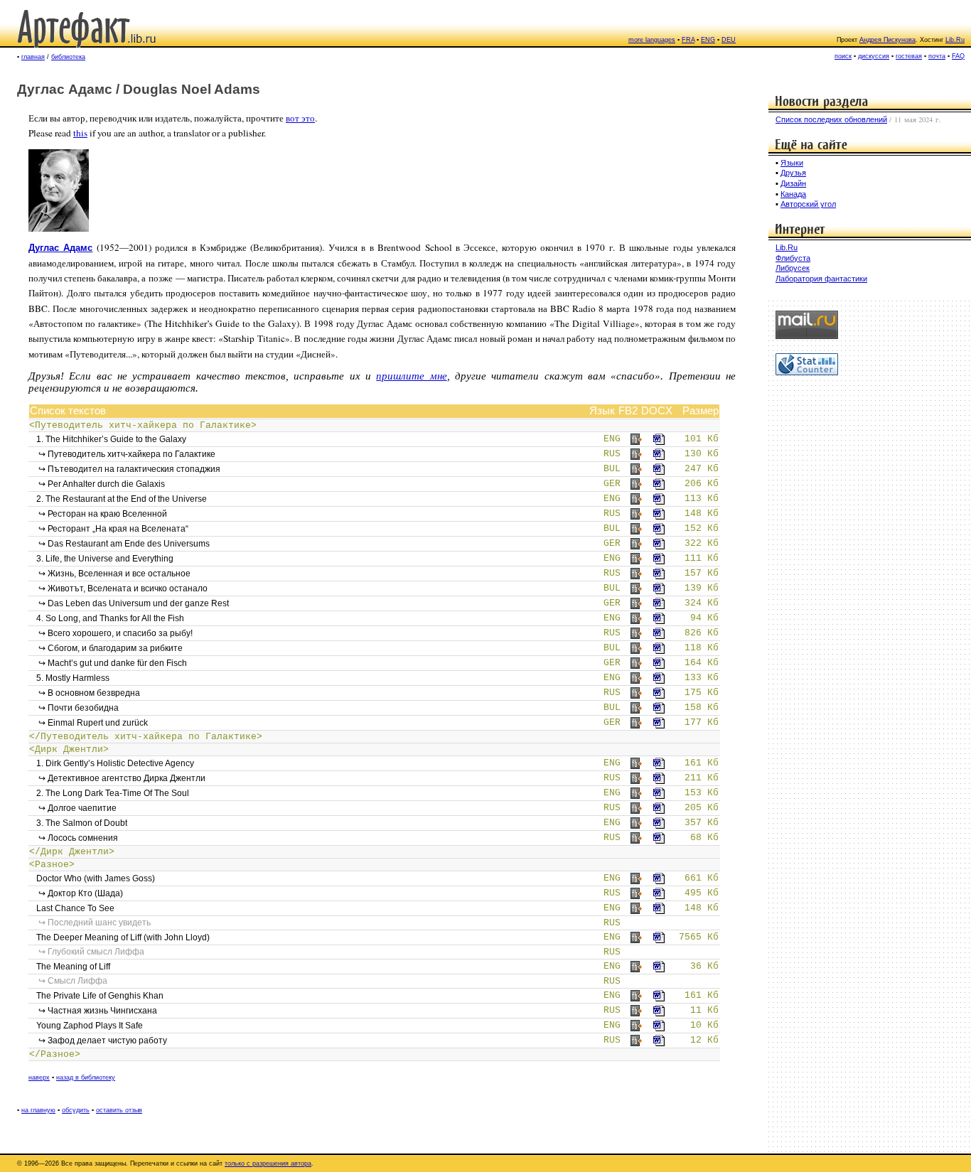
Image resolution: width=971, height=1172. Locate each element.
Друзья (793, 172)
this (80, 133)
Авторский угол (808, 204)
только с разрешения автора (268, 1163)
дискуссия (873, 56)
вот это (300, 118)
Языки (791, 162)
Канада (793, 194)
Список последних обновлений (831, 119)
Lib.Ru (955, 39)
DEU (728, 39)
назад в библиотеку (85, 1077)
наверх (39, 1077)
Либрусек (793, 268)
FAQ (958, 56)
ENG (708, 39)
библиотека (68, 56)
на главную (38, 1110)
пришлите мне (411, 376)
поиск (843, 56)
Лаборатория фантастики (821, 278)
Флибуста (793, 258)
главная (33, 56)
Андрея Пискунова (887, 39)
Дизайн (793, 183)
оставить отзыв (119, 1110)
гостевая (909, 56)
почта (936, 56)
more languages (651, 39)
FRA (688, 39)
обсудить (76, 1110)
